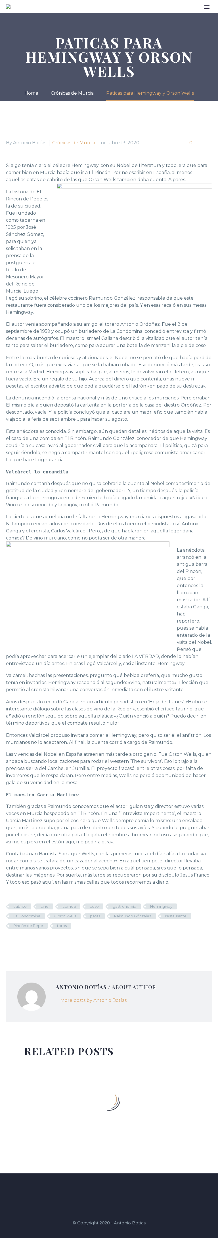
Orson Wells (65, 916)
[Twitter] (18, 942)
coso (94, 906)
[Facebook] (9, 942)
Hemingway (161, 906)
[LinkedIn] (43, 942)
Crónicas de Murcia (163, 15)
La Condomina (26, 916)
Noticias (198, 15)
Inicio (55, 15)
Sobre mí (74, 15)
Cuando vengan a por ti (113, 15)
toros (62, 925)
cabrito (20, 906)
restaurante (175, 916)
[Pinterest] (26, 942)
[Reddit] (52, 942)
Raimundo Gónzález (132, 916)
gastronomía (124, 906)
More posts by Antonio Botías (93, 1000)
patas (95, 916)
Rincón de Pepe (28, 925)
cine (45, 906)
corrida (69, 906)
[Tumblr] (35, 942)
